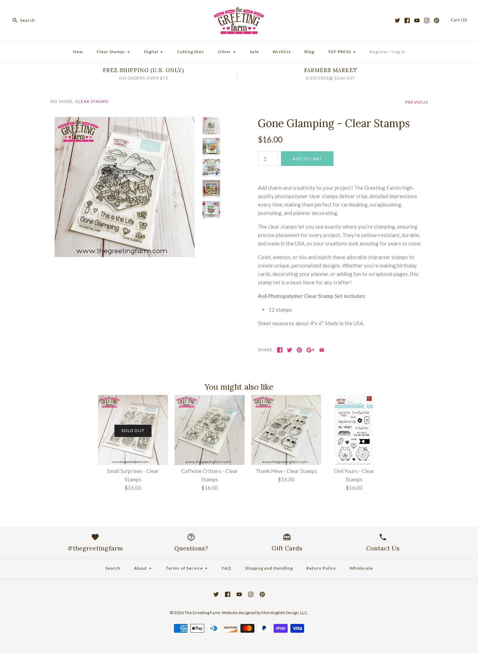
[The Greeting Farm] (239, 11)
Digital (153, 51)
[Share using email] (321, 350)
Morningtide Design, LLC (284, 612)
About (143, 568)
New (78, 51)
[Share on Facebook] (279, 350)
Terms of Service (187, 568)
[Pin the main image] (299, 350)
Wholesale (361, 568)
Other (227, 51)
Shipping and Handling (269, 568)
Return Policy (321, 568)
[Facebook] (407, 20)
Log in (398, 51)
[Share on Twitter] (289, 350)
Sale (254, 51)
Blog (309, 51)
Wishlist (282, 51)
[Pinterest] (436, 20)
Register (379, 51)
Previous (416, 102)
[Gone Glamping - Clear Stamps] (125, 121)
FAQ (226, 568)
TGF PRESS (342, 51)
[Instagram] (426, 20)
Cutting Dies (190, 51)
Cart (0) (459, 19)
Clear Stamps (113, 51)
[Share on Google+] (311, 350)
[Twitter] (397, 20)
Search (112, 568)
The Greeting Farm (202, 612)
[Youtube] (417, 20)
